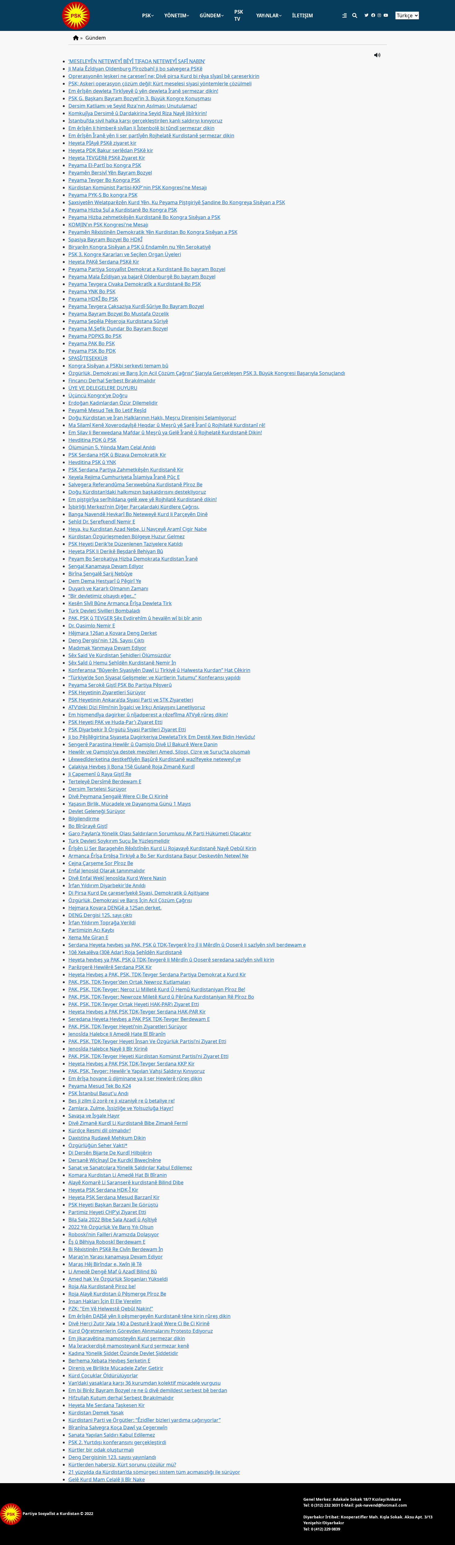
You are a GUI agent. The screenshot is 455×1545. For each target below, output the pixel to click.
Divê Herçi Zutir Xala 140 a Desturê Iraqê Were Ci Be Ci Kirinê (139, 1323)
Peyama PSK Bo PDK (92, 350)
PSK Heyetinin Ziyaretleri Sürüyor (107, 692)
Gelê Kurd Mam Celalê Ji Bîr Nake (106, 1479)
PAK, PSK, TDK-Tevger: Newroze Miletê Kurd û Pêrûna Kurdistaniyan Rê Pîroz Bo (161, 996)
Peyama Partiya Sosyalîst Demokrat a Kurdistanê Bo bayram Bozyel (146, 269)
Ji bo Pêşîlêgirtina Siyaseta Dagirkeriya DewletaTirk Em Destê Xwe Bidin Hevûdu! (161, 737)
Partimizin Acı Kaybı (91, 930)
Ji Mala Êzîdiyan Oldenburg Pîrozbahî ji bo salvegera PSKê (135, 68)
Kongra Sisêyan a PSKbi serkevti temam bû (118, 365)
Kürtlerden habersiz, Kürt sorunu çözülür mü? (122, 1464)
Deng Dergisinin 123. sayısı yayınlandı (112, 1457)
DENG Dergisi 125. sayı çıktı (100, 915)
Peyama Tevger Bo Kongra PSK (104, 180)
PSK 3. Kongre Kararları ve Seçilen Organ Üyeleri (124, 254)
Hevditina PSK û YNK (92, 462)
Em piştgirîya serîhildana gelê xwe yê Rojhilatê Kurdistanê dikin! (142, 499)
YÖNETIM (175, 15)
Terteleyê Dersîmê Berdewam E (104, 781)
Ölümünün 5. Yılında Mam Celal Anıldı (112, 447)
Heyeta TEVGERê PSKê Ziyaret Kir (106, 157)
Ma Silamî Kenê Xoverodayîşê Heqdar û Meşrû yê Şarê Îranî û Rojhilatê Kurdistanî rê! (166, 425)
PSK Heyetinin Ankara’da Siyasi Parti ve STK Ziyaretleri (130, 699)
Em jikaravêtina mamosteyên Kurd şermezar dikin (126, 1338)
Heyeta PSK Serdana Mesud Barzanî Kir (114, 1197)
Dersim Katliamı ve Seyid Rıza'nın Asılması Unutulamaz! (132, 105)
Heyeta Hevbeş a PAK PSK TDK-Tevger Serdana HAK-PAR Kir (137, 1011)
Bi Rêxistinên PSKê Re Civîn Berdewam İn (115, 1249)
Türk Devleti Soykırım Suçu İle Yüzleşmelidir (119, 840)
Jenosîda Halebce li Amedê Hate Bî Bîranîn (117, 1034)
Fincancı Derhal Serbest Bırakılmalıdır (112, 380)
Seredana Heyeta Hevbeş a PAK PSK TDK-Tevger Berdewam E (139, 1019)
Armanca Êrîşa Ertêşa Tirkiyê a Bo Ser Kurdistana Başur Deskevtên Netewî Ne (158, 855)
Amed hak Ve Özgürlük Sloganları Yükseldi (118, 1279)
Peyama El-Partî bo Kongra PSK (104, 165)
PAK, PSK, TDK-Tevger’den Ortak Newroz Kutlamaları (129, 982)
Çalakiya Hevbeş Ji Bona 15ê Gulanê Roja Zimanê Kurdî (131, 766)
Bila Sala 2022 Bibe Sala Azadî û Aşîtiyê (112, 1219)
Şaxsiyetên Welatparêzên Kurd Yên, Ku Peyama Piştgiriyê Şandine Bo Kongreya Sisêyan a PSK (176, 202)
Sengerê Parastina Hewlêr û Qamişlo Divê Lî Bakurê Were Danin (143, 744)
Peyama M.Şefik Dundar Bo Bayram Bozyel (118, 328)
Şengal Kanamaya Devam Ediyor (106, 566)
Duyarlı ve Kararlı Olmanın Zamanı (108, 588)
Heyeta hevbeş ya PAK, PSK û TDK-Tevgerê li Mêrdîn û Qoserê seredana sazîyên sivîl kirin (171, 959)
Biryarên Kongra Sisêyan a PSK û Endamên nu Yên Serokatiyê (139, 246)
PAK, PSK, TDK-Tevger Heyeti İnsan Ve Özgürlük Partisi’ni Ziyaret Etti (147, 1041)
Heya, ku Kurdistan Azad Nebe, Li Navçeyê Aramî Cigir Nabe (137, 529)
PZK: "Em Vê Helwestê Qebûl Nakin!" (110, 1308)
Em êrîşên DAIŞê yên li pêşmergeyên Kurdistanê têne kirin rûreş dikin (149, 1316)
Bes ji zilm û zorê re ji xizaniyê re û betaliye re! (121, 1100)
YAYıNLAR (267, 15)
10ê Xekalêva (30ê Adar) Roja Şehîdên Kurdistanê (125, 952)
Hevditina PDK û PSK (92, 440)
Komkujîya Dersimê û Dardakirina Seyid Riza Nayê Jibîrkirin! (137, 113)
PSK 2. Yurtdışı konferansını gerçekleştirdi (117, 1442)
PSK (146, 15)
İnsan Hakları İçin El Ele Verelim (104, 1301)
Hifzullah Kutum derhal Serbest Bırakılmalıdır (121, 1397)
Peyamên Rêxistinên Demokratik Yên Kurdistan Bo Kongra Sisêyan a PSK (152, 232)
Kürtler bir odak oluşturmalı (101, 1449)
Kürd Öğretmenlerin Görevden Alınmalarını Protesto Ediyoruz (140, 1331)
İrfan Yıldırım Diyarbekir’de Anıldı (106, 885)
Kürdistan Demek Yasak (96, 1412)
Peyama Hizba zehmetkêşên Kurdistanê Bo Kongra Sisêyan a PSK (144, 217)
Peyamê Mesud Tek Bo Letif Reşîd (107, 410)
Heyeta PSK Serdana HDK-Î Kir (103, 1189)
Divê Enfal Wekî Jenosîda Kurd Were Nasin (117, 878)
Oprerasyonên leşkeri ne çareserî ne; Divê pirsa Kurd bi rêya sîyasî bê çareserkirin (163, 76)
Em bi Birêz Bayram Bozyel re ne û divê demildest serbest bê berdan (147, 1390)
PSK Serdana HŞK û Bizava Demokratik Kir (117, 454)
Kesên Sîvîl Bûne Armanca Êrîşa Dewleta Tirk (120, 603)
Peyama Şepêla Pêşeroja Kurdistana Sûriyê (118, 321)
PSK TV (238, 15)
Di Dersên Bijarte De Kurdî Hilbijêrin (110, 1152)
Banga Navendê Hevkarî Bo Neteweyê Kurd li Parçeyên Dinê (138, 514)
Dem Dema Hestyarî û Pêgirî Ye (104, 581)
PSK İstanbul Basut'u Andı (98, 1093)
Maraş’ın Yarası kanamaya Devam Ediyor (115, 1256)
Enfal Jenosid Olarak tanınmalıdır (106, 870)
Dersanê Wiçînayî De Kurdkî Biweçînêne (114, 1160)
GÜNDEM (210, 15)
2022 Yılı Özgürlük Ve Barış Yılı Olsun (111, 1227)
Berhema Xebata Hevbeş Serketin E (109, 1360)
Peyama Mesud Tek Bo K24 (99, 1085)
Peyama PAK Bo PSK (91, 343)
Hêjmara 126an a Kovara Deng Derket (112, 633)
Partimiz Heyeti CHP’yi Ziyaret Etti (107, 1212)
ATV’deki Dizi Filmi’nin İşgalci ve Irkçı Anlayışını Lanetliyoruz (136, 707)
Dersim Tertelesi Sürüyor (97, 788)
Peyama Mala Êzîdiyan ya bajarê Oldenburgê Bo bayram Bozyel (141, 276)
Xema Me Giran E (88, 937)
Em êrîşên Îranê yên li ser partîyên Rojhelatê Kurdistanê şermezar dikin (151, 135)
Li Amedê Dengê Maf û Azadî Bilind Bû (112, 1271)
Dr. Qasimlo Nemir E (91, 625)
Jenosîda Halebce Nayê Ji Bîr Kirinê (108, 1048)
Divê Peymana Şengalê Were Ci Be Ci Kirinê (118, 796)
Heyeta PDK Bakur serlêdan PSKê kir (110, 150)
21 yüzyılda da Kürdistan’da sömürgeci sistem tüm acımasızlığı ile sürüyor (154, 1472)
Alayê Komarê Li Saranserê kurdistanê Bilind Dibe (126, 1182)
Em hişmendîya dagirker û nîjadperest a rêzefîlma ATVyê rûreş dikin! (148, 714)
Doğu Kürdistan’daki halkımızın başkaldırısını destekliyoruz (137, 491)
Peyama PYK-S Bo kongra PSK (102, 195)
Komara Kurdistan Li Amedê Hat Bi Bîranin (117, 1175)
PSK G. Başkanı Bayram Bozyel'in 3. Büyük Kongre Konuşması (139, 98)
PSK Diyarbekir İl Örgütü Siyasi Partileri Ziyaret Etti (127, 729)
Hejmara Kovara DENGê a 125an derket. (115, 907)
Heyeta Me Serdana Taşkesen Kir (106, 1405)
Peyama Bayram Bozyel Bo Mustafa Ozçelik (118, 313)
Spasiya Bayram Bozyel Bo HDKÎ (105, 239)
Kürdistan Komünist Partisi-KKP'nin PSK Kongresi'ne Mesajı (137, 187)
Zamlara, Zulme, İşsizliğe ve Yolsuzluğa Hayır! (120, 1108)
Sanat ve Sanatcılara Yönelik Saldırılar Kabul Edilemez (130, 1167)
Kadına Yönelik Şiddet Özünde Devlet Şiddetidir (123, 1353)
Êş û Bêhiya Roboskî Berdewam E (106, 1241)
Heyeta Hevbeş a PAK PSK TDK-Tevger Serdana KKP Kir (131, 1063)
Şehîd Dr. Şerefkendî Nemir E (101, 521)
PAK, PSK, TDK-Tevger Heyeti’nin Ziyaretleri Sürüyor (127, 1026)
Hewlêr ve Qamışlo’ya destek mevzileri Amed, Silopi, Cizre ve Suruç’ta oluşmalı (159, 751)
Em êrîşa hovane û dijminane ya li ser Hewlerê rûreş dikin (135, 1078)
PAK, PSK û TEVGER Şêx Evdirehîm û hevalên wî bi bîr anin (135, 618)
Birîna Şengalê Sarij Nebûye (100, 573)
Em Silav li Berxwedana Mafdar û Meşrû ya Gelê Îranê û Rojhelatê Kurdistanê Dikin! (165, 432)
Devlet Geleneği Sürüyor (96, 811)
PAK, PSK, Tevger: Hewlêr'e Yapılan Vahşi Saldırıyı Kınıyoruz (136, 1071)
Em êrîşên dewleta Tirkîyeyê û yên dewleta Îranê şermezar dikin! (143, 91)
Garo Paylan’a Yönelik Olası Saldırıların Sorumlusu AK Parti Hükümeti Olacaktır (159, 833)
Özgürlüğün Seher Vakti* (98, 1145)
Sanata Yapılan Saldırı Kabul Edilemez (111, 1434)
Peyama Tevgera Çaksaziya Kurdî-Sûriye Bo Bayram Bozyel (136, 306)
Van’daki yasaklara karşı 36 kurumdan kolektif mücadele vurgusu (144, 1382)
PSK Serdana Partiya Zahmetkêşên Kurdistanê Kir (126, 469)
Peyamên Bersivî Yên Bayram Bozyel (110, 172)
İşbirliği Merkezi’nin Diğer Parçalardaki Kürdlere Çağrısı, (133, 506)
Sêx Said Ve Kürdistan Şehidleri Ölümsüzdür (119, 655)
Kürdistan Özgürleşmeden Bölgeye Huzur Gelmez (126, 536)
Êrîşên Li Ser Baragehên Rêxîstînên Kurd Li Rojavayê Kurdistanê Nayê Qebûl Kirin (162, 848)
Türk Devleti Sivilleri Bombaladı (104, 610)
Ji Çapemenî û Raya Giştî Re (99, 774)
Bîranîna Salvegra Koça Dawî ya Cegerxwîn (117, 1427)
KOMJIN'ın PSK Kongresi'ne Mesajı (108, 224)
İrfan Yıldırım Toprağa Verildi (102, 922)
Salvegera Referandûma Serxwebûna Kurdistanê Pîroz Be (135, 484)
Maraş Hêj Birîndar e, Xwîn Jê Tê (105, 1264)
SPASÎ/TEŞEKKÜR (87, 358)
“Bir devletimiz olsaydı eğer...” (102, 595)
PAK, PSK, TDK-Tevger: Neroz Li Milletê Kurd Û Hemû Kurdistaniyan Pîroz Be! (156, 989)
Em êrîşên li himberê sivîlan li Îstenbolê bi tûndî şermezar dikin (141, 128)
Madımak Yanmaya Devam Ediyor (107, 647)
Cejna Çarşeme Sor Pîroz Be (100, 863)
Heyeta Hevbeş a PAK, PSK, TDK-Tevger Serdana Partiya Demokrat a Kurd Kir (157, 974)
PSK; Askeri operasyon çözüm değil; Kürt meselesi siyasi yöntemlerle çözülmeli (160, 83)
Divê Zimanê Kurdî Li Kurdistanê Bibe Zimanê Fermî (128, 1123)
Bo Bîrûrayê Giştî (87, 826)
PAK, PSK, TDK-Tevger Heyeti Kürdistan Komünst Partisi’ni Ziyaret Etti (148, 1056)
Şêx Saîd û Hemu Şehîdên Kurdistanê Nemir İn (122, 662)
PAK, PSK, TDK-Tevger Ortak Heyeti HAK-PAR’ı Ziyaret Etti (133, 1004)
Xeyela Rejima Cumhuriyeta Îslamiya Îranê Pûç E (124, 477)
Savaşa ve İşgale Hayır (94, 1115)
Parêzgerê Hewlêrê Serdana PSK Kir (110, 967)
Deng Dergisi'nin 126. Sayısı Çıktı (106, 640)
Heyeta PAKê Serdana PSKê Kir (103, 261)
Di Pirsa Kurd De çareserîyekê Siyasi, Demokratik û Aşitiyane (138, 892)
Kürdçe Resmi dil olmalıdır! (99, 1130)
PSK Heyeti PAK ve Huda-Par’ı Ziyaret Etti (115, 722)
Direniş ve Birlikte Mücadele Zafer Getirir (115, 1368)
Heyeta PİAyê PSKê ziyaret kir (102, 143)
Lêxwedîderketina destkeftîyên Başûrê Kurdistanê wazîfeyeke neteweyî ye (154, 759)
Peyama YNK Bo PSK (91, 291)
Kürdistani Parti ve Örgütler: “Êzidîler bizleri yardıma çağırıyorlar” (144, 1420)
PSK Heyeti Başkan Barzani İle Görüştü (113, 1204)
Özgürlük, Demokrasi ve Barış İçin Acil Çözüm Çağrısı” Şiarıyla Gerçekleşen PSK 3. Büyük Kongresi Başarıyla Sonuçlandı (206, 373)
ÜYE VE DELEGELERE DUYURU (102, 388)
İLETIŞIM (302, 15)
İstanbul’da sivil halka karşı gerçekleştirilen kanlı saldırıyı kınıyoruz (145, 120)
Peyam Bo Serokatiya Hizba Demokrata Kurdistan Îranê (133, 558)
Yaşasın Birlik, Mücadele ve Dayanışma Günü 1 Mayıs (129, 803)
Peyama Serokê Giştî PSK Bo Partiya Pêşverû (120, 685)
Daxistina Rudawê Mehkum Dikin (107, 1137)
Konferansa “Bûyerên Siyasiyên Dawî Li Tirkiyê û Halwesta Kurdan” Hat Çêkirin (159, 670)
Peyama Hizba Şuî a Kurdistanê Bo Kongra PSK (122, 209)
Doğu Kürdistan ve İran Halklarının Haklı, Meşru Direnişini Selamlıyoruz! (152, 417)
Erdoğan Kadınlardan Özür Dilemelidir (113, 402)
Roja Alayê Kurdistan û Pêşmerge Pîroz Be (117, 1293)
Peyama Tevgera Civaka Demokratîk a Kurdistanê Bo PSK (134, 284)
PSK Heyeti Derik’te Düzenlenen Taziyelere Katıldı (125, 543)
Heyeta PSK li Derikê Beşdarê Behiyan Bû (115, 551)
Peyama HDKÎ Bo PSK (93, 298)
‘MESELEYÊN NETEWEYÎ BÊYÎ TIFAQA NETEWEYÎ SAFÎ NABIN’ (136, 61)
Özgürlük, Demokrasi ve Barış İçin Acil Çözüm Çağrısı (130, 900)
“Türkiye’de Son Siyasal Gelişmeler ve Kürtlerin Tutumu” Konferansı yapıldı (154, 677)
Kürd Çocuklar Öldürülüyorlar (103, 1375)
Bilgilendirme (83, 818)
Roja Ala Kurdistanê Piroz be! (102, 1286)
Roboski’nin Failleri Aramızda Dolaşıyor (113, 1234)
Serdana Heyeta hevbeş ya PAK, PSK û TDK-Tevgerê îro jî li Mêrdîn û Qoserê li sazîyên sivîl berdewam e (187, 944)
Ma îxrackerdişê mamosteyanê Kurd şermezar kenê (128, 1345)
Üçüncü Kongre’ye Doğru (98, 395)
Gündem (95, 37)
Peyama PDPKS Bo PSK (95, 336)
